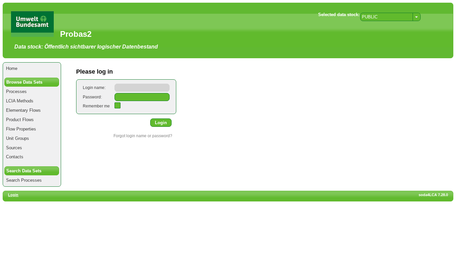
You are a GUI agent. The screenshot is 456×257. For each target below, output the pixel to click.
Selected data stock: (339, 14)
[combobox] (390, 17)
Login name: (94, 87)
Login (13, 195)
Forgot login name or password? (142, 136)
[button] (161, 122)
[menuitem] (31, 68)
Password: (92, 97)
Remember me (96, 106)
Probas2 (75, 33)
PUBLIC (370, 16)
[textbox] (142, 88)
